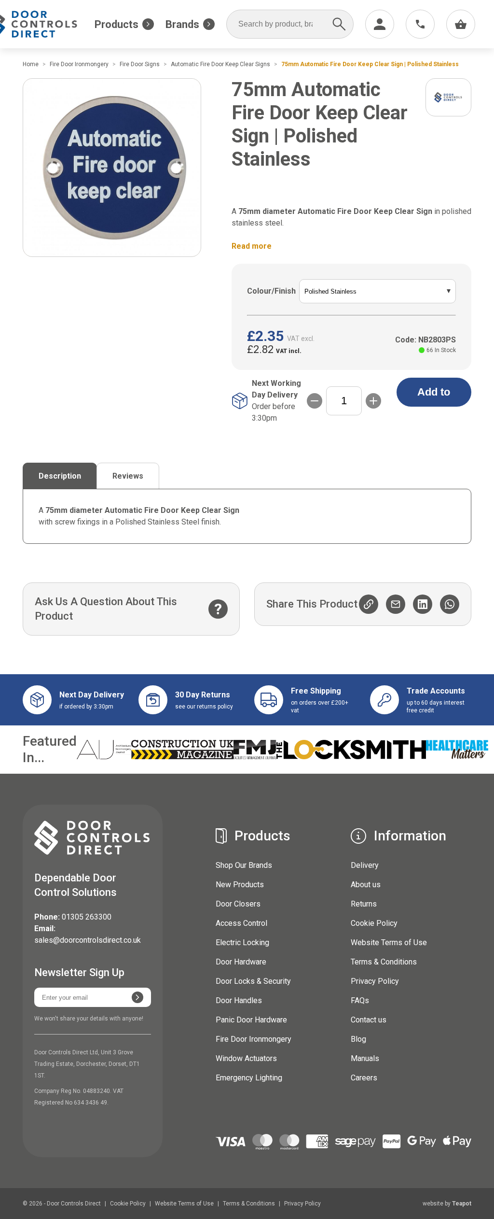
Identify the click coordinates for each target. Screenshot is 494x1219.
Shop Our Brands (244, 865)
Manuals (365, 1058)
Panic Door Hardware (251, 1019)
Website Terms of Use (389, 942)
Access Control (241, 923)
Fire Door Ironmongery (253, 1039)
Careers (364, 1077)
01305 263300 (86, 916)
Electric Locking (242, 942)
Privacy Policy (375, 981)
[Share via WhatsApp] (449, 604)
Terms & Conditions (384, 961)
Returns (364, 903)
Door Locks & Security (253, 981)
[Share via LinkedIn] (422, 604)
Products (116, 24)
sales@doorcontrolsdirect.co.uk (87, 940)
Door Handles (239, 1000)
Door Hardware (241, 961)
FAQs (360, 1000)
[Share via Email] (395, 604)
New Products (240, 884)
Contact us (368, 1019)
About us (366, 884)
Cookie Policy (374, 923)
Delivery (365, 865)
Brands (182, 24)
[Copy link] (368, 604)
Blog (358, 1039)
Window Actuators (246, 1058)
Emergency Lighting (249, 1077)
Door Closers (238, 903)
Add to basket (433, 396)
